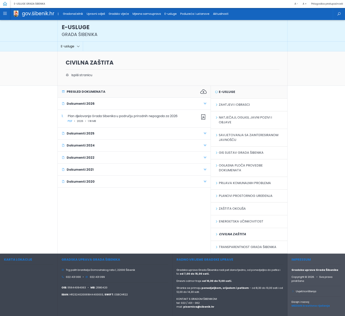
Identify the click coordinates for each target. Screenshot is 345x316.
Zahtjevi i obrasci (234, 104)
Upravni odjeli (96, 14)
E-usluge (171, 14)
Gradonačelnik (73, 14)
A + (305, 3)
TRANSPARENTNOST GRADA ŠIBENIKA (247, 247)
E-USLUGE (79, 30)
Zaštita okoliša (232, 208)
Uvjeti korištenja (305, 291)
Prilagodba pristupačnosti (327, 3)
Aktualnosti (220, 14)
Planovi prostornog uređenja (246, 195)
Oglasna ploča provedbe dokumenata (241, 167)
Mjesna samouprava (147, 14)
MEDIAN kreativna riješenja (310, 306)
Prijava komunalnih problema (245, 183)
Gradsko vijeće (119, 14)
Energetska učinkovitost (241, 221)
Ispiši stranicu (80, 75)
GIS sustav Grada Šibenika (241, 152)
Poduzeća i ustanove (194, 14)
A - (296, 3)
